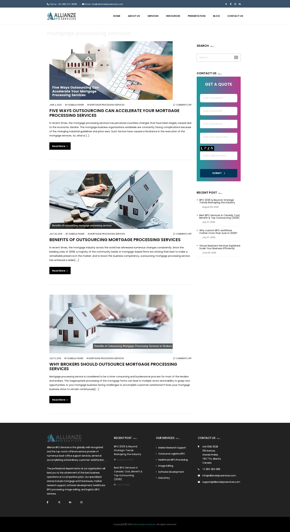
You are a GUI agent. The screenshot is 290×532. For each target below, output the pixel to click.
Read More (59, 146)
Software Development (171, 472)
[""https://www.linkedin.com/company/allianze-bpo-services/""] (239, 4)
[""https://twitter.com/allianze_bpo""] (226, 4)
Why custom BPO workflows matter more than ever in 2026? (218, 231)
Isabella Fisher (76, 104)
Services (153, 16)
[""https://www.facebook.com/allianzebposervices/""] (230, 4)
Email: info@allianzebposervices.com (104, 4)
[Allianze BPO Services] (61, 16)
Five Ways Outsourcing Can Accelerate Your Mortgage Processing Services (114, 113)
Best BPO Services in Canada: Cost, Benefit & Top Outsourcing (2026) (219, 216)
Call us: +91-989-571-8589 (63, 4)
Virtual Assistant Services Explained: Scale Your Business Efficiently (219, 247)
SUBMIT (217, 173)
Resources (173, 16)
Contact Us (235, 16)
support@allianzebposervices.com (221, 482)
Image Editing (165, 465)
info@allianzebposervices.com (219, 475)
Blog (216, 16)
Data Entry (164, 478)
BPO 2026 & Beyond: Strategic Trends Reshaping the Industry (217, 201)
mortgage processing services (107, 104)
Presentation (196, 16)
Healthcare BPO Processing (173, 459)
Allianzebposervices (144, 524)
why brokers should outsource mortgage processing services (113, 366)
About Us (134, 16)
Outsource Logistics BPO (171, 453)
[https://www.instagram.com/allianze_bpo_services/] (235, 4)
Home (116, 16)
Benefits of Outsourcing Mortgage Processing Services (115, 240)
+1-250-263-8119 (211, 469)
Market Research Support (172, 447)
